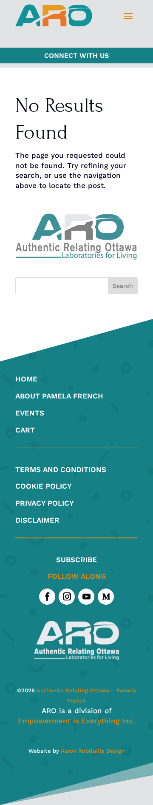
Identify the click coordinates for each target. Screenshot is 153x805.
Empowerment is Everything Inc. (76, 721)
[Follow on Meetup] (106, 597)
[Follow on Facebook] (47, 597)
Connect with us (76, 55)
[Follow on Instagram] (67, 597)
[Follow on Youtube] (86, 597)
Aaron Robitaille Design (93, 751)
